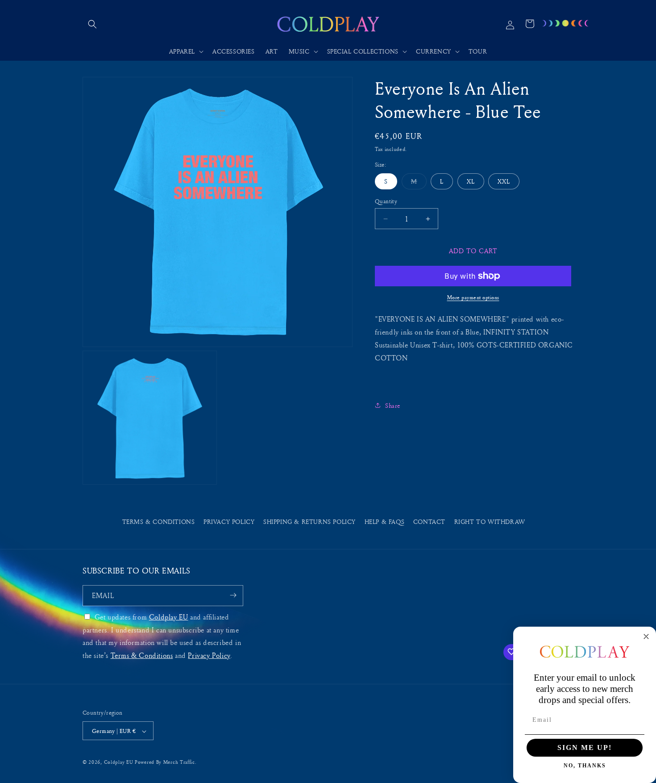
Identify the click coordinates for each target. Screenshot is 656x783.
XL (471, 181)
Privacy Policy (228, 521)
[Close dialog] (646, 636)
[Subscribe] (233, 595)
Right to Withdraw (489, 521)
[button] (92, 24)
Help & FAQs (385, 521)
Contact (429, 521)
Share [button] (393, 405)
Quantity (386, 201)
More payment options (473, 297)
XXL (504, 181)
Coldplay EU (168, 616)
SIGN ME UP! (584, 747)
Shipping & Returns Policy (309, 521)
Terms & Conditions (158, 521)
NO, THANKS (585, 765)
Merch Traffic (179, 762)
